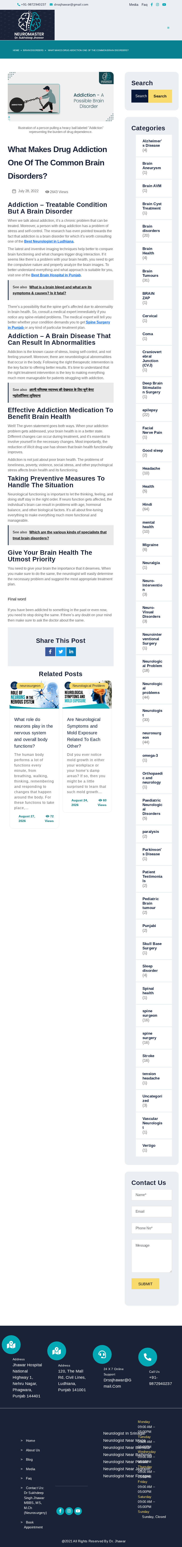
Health (148, 486)
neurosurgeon (151, 735)
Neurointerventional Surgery (152, 639)
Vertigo (149, 1145)
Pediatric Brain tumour (150, 903)
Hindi (147, 504)
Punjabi (149, 926)
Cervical (149, 316)
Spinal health (148, 990)
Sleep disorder (150, 968)
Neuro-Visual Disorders (151, 612)
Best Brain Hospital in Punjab (56, 275)
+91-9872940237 (33, 4)
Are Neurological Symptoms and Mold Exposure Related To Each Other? (84, 733)
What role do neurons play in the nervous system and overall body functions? (33, 733)
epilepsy (150, 410)
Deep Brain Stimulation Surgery (152, 387)
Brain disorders (33, 50)
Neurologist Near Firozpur (115, 1476)
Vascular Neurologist (152, 1123)
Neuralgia (151, 563)
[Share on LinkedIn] (71, 652)
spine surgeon (149, 1013)
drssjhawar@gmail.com (71, 4)
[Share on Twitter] (61, 652)
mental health (148, 524)
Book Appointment (33, 1524)
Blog (29, 1459)
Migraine (150, 545)
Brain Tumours (150, 273)
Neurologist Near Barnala (115, 1447)
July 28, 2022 (28, 191)
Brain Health (148, 251)
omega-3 (150, 755)
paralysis (150, 832)
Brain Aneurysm (151, 165)
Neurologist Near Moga (115, 1440)
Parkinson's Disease (152, 852)
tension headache (151, 1076)
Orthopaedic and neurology (152, 777)
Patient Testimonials (152, 876)
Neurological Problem (152, 663)
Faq (144, 4)
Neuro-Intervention (152, 585)
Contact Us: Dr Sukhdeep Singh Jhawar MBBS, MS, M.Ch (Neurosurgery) (35, 1500)
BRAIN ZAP (148, 295)
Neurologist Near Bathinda (115, 1454)
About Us (33, 1450)
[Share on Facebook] (50, 652)
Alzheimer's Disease (152, 143)
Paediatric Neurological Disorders (152, 807)
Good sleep (152, 450)
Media (133, 4)
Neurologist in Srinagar (115, 1433)
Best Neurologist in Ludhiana (48, 241)
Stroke (148, 1056)
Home (16, 50)
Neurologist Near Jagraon (115, 1469)
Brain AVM (152, 186)
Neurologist (152, 713)
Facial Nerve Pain (152, 430)
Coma (147, 334)
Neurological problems (152, 688)
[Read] (152, 5)
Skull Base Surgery (152, 946)
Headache (151, 468)
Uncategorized (152, 1098)
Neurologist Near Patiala (115, 1462)
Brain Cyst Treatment (152, 206)
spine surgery (149, 1035)
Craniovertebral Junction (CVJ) (152, 358)
